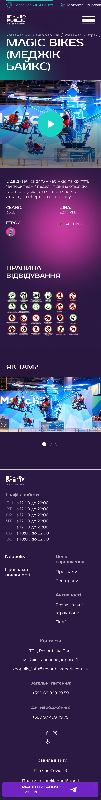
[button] (94, 786)
